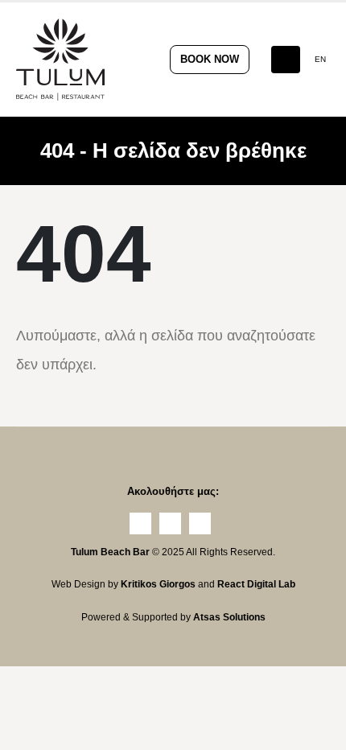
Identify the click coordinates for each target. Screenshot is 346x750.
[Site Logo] (60, 60)
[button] (285, 59)
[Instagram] (170, 523)
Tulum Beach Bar (110, 551)
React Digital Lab (256, 584)
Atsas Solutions (229, 617)
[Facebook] (140, 523)
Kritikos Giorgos (159, 584)
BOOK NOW (209, 59)
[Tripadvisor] (200, 523)
